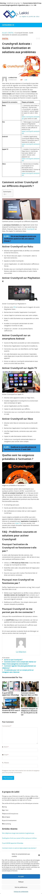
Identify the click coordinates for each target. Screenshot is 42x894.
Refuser (21, 882)
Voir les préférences (21, 887)
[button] (39, 855)
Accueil (4, 33)
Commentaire (6, 726)
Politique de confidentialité (21, 891)
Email (6, 755)
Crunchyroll (30, 229)
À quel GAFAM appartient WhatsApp (12, 843)
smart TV (18, 523)
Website (6, 763)
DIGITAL (10, 33)
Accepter (21, 876)
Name (6, 747)
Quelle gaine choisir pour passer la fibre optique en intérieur (19, 838)
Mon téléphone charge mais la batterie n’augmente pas (18, 833)
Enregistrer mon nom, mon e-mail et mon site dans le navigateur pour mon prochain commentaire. (20, 771)
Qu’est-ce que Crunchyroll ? (13, 660)
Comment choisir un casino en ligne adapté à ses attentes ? (19, 848)
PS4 (14, 307)
